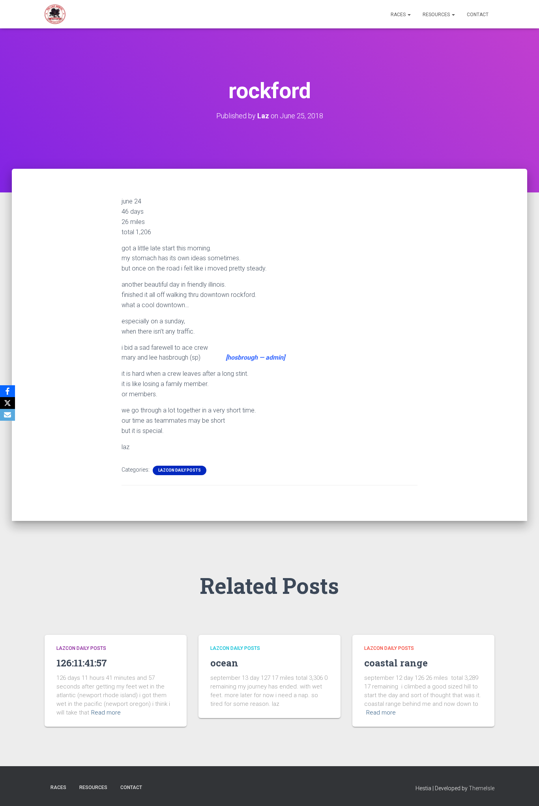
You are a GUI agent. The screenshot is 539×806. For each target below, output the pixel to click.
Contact (477, 14)
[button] (409, 14)
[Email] (7, 415)
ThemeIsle (481, 788)
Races (399, 14)
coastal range (396, 663)
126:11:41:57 (81, 663)
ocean (224, 663)
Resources (437, 14)
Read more (106, 712)
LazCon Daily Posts (179, 470)
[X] (7, 403)
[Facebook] (7, 391)
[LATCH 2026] (55, 14)
